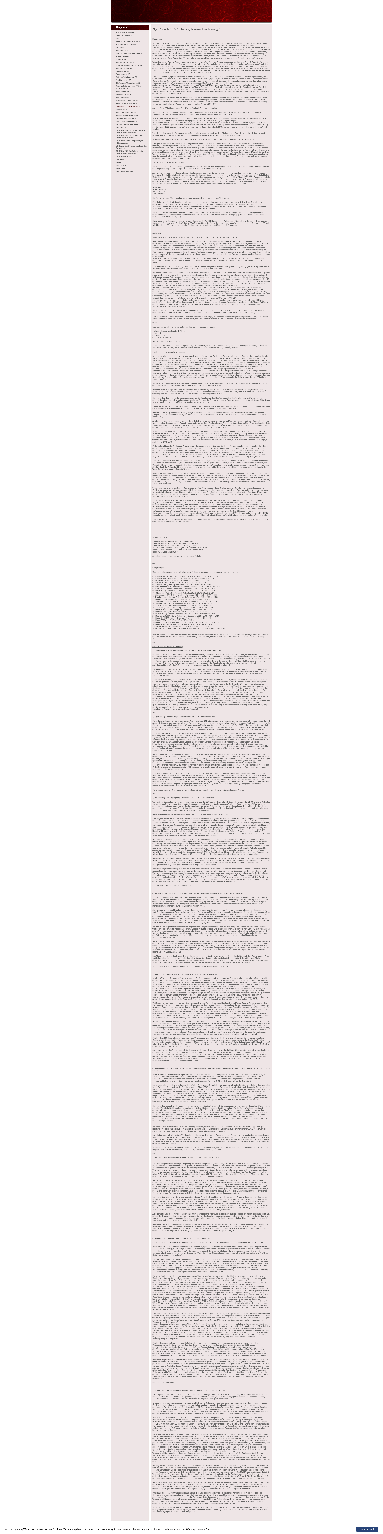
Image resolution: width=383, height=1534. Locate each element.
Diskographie (121, 127)
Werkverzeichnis (122, 56)
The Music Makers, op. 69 (126, 112)
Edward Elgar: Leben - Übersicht (129, 53)
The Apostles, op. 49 (123, 91)
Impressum (120, 168)
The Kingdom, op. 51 (124, 97)
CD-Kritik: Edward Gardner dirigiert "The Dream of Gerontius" (130, 131)
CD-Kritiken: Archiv (124, 156)
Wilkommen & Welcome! (125, 32)
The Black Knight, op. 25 (125, 62)
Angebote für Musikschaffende (128, 41)
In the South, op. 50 (123, 94)
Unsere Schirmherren (124, 35)
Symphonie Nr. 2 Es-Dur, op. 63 (128, 106)
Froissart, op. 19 (122, 59)
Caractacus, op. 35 (123, 74)
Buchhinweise (121, 165)
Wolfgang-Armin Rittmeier (126, 44)
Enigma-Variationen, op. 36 (126, 77)
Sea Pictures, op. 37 (123, 80)
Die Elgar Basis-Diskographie (127, 124)
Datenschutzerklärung (124, 171)
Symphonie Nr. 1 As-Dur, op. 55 (128, 100)
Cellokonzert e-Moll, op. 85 (126, 118)
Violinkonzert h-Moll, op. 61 (126, 103)
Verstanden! (367, 1529)
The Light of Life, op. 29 (125, 68)
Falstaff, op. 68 (121, 109)
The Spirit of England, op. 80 (127, 115)
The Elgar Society (122, 50)
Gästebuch (120, 159)
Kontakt (119, 162)
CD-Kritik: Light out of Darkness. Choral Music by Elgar (129, 136)
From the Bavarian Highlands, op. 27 (130, 65)
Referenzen (120, 47)
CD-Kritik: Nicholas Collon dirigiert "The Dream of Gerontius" (130, 152)
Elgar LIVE (120, 38)
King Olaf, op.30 (122, 71)
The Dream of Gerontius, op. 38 (128, 83)
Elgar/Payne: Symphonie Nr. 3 (127, 121)
